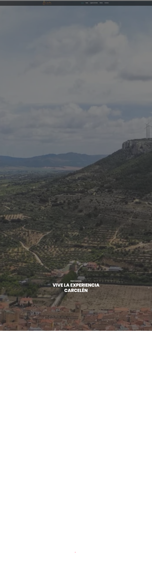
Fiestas (101, 2)
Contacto (107, 2)
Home (82, 2)
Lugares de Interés (94, 2)
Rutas (87, 2)
